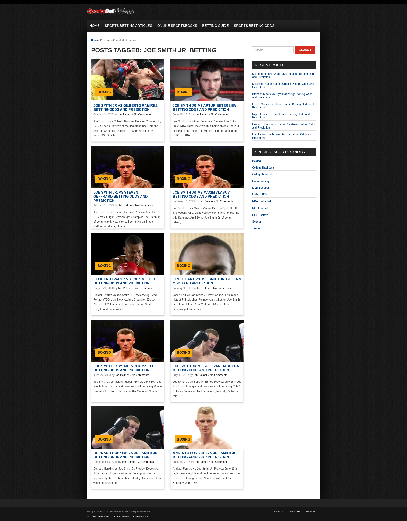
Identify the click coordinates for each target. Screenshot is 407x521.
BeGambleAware (101, 516)
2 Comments (146, 461)
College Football (262, 174)
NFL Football (260, 208)
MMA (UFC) (259, 194)
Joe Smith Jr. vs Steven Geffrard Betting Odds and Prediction (120, 196)
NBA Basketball (262, 201)
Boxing (104, 92)
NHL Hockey (260, 214)
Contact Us (294, 511)
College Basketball (263, 167)
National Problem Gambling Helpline (130, 516)
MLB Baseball (260, 187)
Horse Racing (260, 181)
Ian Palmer (124, 114)
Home (94, 40)
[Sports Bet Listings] (110, 14)
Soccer (256, 221)
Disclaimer (310, 511)
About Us (279, 511)
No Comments (143, 114)
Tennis (256, 228)
